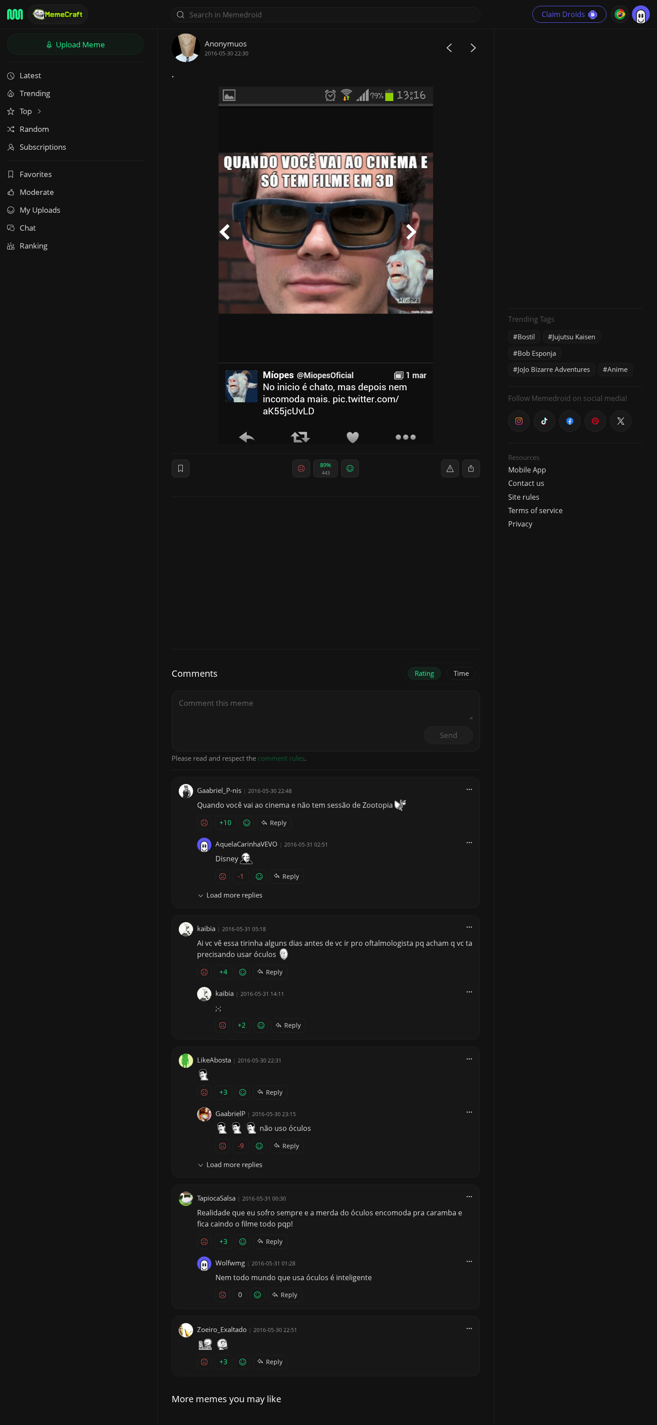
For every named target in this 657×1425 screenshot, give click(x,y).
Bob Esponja (537, 353)
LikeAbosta (214, 1059)
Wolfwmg (230, 1262)
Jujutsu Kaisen (573, 336)
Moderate (37, 192)
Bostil (526, 336)
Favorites (36, 174)
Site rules (523, 497)
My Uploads (40, 210)
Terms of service (535, 510)
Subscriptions (43, 147)
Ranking (33, 245)
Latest (30, 75)
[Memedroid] (15, 14)
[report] (450, 468)
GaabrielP (230, 1113)
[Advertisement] (575, 168)
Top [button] (27, 111)
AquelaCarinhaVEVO (246, 843)
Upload (79, 44)
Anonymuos (226, 43)
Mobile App (527, 470)
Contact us (526, 483)
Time (461, 673)
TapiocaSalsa (216, 1197)
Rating (424, 673)
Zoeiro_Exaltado (221, 1329)
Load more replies (234, 894)
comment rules (281, 758)
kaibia (206, 928)
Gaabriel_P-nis (219, 790)
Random (34, 129)
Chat (28, 228)
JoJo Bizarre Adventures (554, 369)
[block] (471, 468)
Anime (617, 369)
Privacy (520, 524)
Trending (35, 93)
